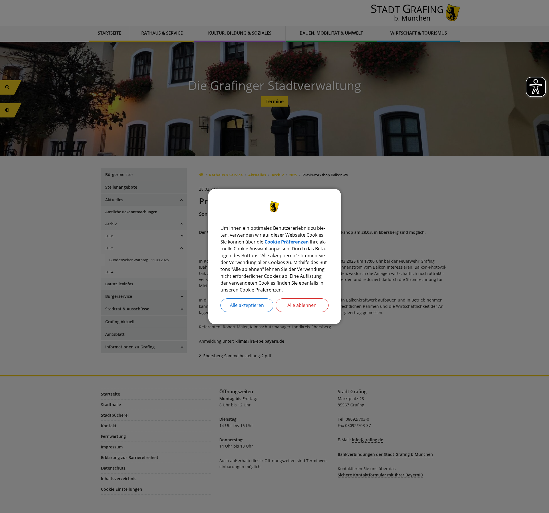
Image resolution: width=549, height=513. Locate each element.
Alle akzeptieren (247, 305)
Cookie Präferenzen (286, 242)
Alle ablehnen (302, 305)
